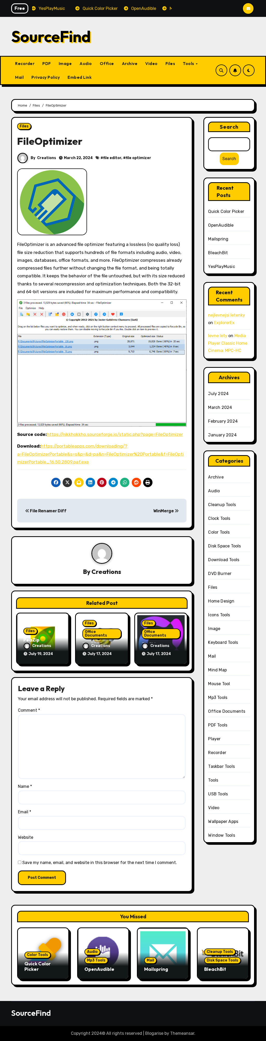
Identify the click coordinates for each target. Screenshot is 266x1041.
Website (25, 837)
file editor (112, 158)
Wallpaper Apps (223, 821)
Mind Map (217, 669)
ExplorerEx (224, 322)
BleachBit (218, 252)
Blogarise (154, 1033)
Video (151, 63)
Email (24, 811)
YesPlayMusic (221, 266)
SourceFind (51, 36)
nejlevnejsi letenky (226, 315)
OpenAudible (221, 225)
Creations (46, 158)
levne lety (217, 335)
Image (65, 63)
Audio (85, 63)
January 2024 (222, 435)
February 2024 (223, 421)
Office (107, 63)
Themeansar (182, 1033)
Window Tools (221, 835)
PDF (46, 63)
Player (214, 738)
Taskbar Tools (221, 766)
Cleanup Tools (222, 504)
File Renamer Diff (47, 510)
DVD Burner (219, 573)
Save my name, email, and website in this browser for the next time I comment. (99, 862)
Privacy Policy (45, 77)
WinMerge (163, 510)
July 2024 (218, 393)
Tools (189, 63)
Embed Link (80, 77)
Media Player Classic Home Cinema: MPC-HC (227, 343)
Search (229, 126)
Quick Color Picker (226, 211)
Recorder (25, 63)
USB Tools (218, 793)
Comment (29, 710)
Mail (19, 77)
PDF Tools (217, 725)
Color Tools (219, 532)
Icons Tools (219, 614)
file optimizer (138, 158)
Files (170, 63)
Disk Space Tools (224, 546)
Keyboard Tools (223, 642)
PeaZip (31, 640)
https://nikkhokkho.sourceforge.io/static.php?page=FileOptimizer (115, 434)
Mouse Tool (219, 683)
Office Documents (96, 634)
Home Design (221, 601)
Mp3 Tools (217, 697)
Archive (130, 63)
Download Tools (223, 559)
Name (25, 786)
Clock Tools (219, 518)
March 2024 (220, 407)
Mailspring (218, 239)
